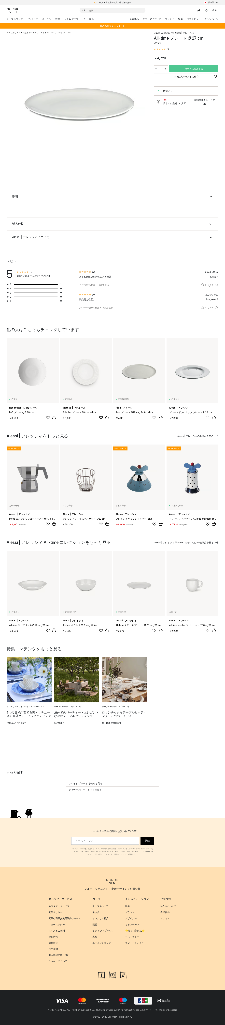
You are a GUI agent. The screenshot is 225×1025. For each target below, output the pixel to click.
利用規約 (53, 948)
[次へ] (141, 103)
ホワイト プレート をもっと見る (85, 783)
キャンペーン (211, 18)
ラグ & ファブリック (74, 18)
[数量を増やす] (165, 68)
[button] (161, 49)
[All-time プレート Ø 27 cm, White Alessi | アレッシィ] (80, 103)
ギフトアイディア (152, 18)
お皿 (25, 32)
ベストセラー (194, 18)
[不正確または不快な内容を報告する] (216, 285)
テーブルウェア (15, 18)
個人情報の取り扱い (59, 955)
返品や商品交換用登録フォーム (65, 918)
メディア (165, 918)
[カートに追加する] (54, 417)
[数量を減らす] (156, 68)
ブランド (169, 18)
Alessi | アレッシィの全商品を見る (195, 436)
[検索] (84, 10)
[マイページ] (199, 10)
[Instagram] (112, 974)
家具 (91, 18)
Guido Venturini (162, 33)
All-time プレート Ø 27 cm (59, 32)
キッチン (46, 18)
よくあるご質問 (57, 930)
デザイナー (131, 918)
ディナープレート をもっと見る (85, 789)
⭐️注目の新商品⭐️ (135, 930)
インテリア (32, 18)
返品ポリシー (55, 912)
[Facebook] (101, 974)
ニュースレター (57, 924)
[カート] (214, 10)
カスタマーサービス (59, 906)
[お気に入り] (207, 10)
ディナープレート (36, 32)
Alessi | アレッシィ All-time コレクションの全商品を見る (183, 542)
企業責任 (165, 912)
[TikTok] (123, 974)
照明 (57, 18)
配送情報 (53, 936)
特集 (180, 18)
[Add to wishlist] (47, 417)
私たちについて (168, 906)
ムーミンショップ (101, 942)
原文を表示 (104, 285)
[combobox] (211, 2)
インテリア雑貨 (100, 918)
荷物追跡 (53, 942)
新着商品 (134, 18)
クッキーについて (58, 961)
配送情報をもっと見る (204, 102)
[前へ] (17, 103)
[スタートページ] (13, 10)
